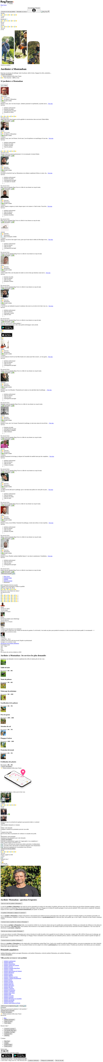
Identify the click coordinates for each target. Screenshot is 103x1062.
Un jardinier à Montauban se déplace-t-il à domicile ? (13, 912)
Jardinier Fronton (8, 974)
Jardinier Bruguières (9, 985)
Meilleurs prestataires (9, 1019)
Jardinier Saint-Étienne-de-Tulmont (13, 971)
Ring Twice (7, 576)
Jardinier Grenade (8, 981)
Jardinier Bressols (8, 966)
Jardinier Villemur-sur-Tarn (11, 977)
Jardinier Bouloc (8, 980)
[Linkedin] (4, 1051)
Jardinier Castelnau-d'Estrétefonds (12, 978)
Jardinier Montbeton (9, 972)
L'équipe (6, 1043)
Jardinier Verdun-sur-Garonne (11, 965)
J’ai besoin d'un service (6, 1058)
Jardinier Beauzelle (9, 1001)
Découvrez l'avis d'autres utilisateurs (10, 643)
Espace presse (8, 1046)
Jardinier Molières (8, 975)
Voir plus (50, 103)
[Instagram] (7, 1051)
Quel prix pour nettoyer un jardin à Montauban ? (12, 931)
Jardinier (6, 579)
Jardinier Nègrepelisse (9, 964)
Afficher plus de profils (6, 573)
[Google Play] (7, 328)
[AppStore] (7, 335)
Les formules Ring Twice (10, 1030)
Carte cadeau (8, 1023)
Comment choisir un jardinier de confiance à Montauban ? (14, 922)
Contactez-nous (8, 1033)
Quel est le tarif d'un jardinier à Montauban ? (11, 903)
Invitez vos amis (8, 1021)
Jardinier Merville (8, 987)
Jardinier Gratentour (9, 988)
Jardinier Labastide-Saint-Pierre (12, 968)
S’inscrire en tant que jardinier (8, 11)
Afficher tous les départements (8, 1006)
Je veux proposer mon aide (20, 1058)
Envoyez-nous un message (7, 1010)
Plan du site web (59, 1060)
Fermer (21, 1006)
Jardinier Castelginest (9, 991)
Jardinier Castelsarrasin (10, 961)
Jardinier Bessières (8, 982)
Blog (5, 1018)
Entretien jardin (8, 578)
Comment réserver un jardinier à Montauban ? (12, 940)
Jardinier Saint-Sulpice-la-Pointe (12, 1003)
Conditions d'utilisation (33, 1060)
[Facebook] (2, 1051)
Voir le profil (7, 121)
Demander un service (22, 11)
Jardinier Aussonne (9, 997)
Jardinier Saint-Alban (9, 993)
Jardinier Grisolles (8, 969)
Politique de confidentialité (47, 1060)
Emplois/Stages (8, 1044)
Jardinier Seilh (7, 994)
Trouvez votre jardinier (6, 74)
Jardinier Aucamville (9, 1000)
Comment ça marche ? (10, 1028)
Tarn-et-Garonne (8, 581)
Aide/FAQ (7, 1035)
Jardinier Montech (8, 962)
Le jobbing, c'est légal (10, 1032)
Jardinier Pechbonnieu (9, 990)
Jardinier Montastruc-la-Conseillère (13, 998)
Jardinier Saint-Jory (9, 984)
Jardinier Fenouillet (9, 995)
